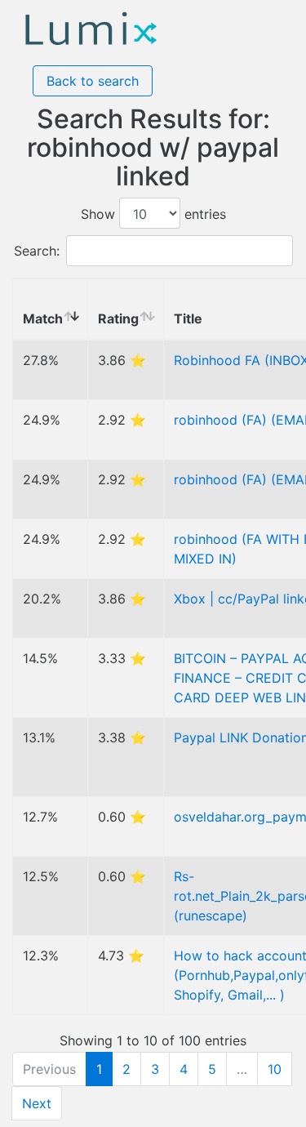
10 (275, 1069)
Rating (118, 318)
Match (43, 318)
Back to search (93, 81)
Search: (37, 251)
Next (36, 1103)
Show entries (153, 214)
